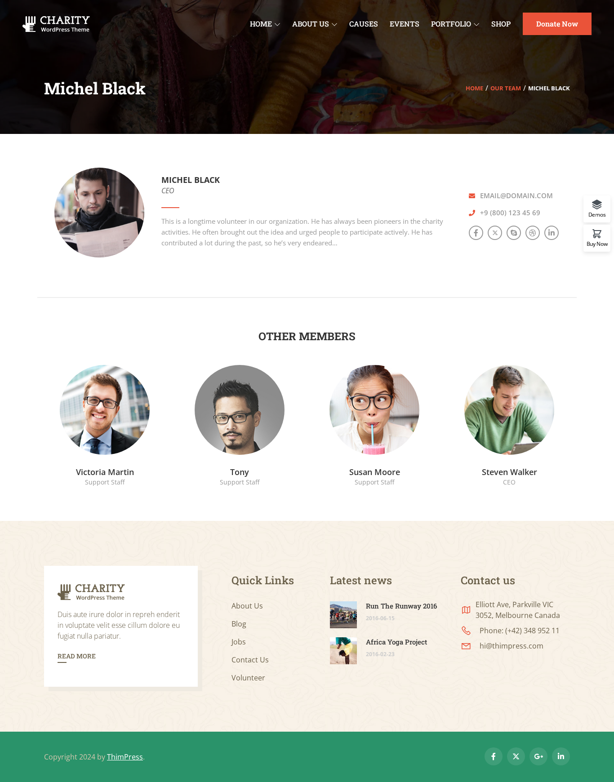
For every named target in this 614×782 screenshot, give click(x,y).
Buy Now (597, 243)
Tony (239, 472)
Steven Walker (509, 472)
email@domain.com (516, 195)
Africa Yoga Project (396, 641)
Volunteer (248, 678)
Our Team (505, 88)
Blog (238, 624)
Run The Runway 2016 (401, 605)
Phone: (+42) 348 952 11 (520, 630)
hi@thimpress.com (511, 646)
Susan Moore (374, 472)
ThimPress (125, 757)
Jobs (238, 642)
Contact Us (250, 660)
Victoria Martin (105, 472)
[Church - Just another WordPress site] (56, 23)
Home (474, 88)
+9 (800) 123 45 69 (510, 212)
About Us (247, 606)
